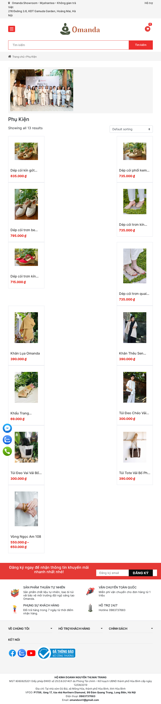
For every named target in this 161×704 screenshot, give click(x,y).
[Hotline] (7, 451)
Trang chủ (18, 56)
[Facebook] (7, 428)
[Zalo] (7, 440)
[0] (147, 29)
